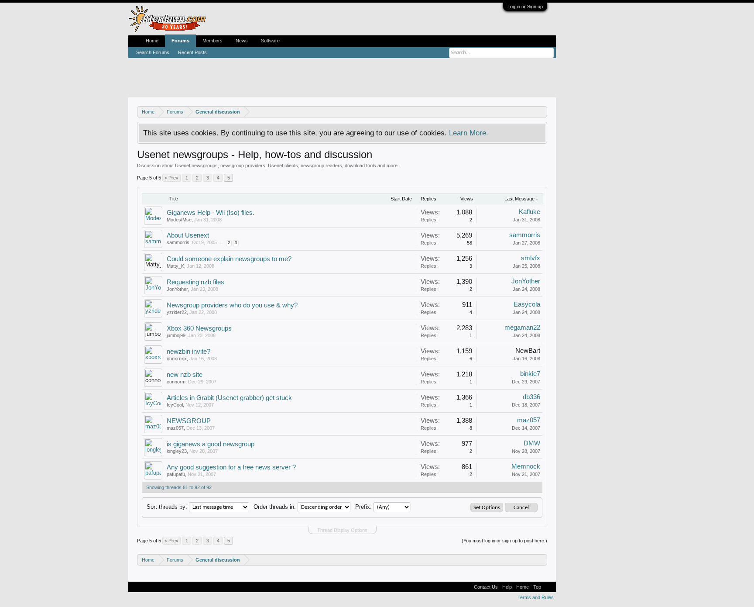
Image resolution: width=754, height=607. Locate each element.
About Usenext (188, 235)
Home (152, 40)
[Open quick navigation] (542, 111)
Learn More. (468, 132)
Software (270, 40)
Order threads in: (275, 507)
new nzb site (184, 374)
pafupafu (176, 474)
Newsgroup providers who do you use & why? (232, 305)
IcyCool (175, 404)
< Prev (171, 177)
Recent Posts (192, 52)
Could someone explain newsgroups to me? (229, 258)
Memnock (525, 466)
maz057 (175, 428)
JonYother (177, 289)
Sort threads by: (167, 507)
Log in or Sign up (525, 6)
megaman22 (522, 327)
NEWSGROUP (189, 420)
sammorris (178, 242)
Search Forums (152, 52)
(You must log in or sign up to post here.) (504, 540)
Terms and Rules (536, 597)
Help (507, 587)
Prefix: (363, 507)
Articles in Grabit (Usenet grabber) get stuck (229, 397)
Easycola (527, 304)
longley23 (177, 451)
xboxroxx (177, 358)
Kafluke (529, 211)
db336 (531, 396)
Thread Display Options (342, 530)
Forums (180, 40)
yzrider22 (177, 312)
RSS (548, 587)
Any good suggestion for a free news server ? (231, 467)
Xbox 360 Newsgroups (199, 328)
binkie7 (530, 373)
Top (537, 587)
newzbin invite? (188, 351)
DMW (532, 443)
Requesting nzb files (195, 282)
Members (212, 40)
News (242, 40)
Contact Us (486, 587)
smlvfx (530, 258)
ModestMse (179, 219)
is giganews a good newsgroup (210, 444)
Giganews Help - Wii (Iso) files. (210, 212)
